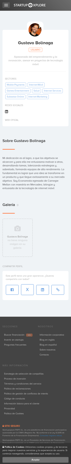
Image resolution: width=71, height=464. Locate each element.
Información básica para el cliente (21, 403)
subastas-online (15, 96)
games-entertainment (18, 90)
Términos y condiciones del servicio (22, 383)
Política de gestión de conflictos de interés (26, 393)
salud (36, 90)
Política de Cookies (14, 413)
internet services (52, 90)
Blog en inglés (47, 340)
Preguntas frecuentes (15, 345)
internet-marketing (37, 96)
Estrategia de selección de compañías (24, 374)
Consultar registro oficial (51, 435)
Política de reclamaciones (17, 388)
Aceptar (36, 459)
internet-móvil (36, 85)
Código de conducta (14, 398)
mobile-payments (16, 85)
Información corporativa (52, 335)
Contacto (44, 354)
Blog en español (48, 345)
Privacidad (9, 408)
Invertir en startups (14, 340)
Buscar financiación (17, 335)
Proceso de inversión (15, 378)
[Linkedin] (6, 111)
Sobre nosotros (47, 349)
